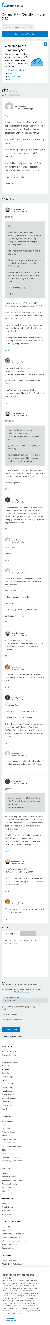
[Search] (31, 27)
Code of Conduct (15, 76)
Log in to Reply (11, 1029)
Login (10, 79)
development (14, 95)
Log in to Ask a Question (25, 34)
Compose (12, 933)
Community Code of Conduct (12, 1036)
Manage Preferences (10, 1319)
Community (10, 14)
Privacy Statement (13, 1313)
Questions (29, 14)
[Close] (47, 1270)
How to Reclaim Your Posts (17, 71)
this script (9, 581)
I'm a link (5, 1009)
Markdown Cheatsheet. (22, 992)
